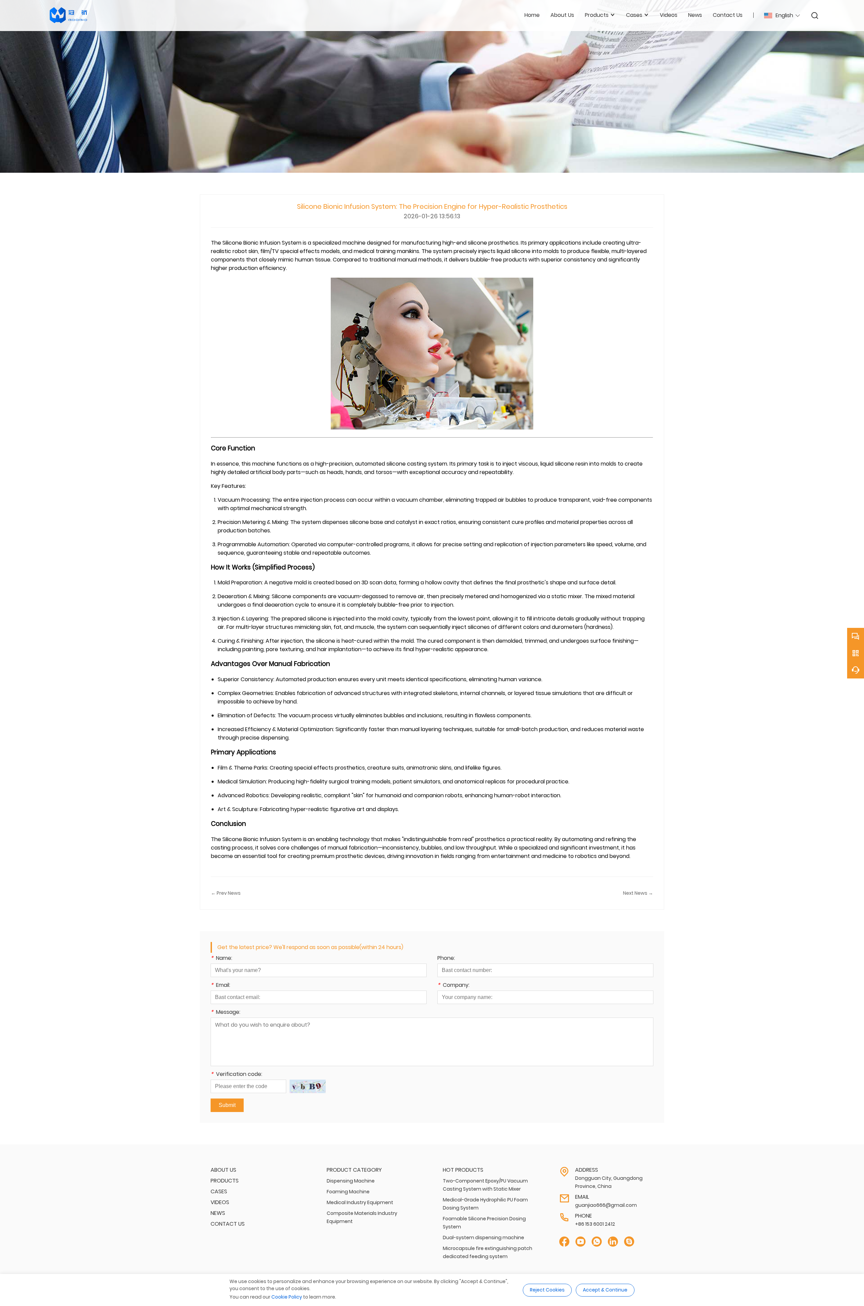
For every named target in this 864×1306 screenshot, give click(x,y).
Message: (225, 1012)
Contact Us (228, 1224)
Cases (219, 1191)
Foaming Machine (348, 1191)
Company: (453, 985)
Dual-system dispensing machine (483, 1237)
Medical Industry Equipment (360, 1202)
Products (225, 1181)
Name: (221, 958)
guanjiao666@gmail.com (606, 1205)
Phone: (446, 958)
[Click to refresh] (308, 1086)
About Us (223, 1170)
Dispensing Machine (351, 1180)
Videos (220, 1202)
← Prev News (226, 893)
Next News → (638, 893)
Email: (220, 985)
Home (532, 15)
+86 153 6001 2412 (595, 1224)
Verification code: (236, 1075)
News (218, 1213)
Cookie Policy (286, 1297)
